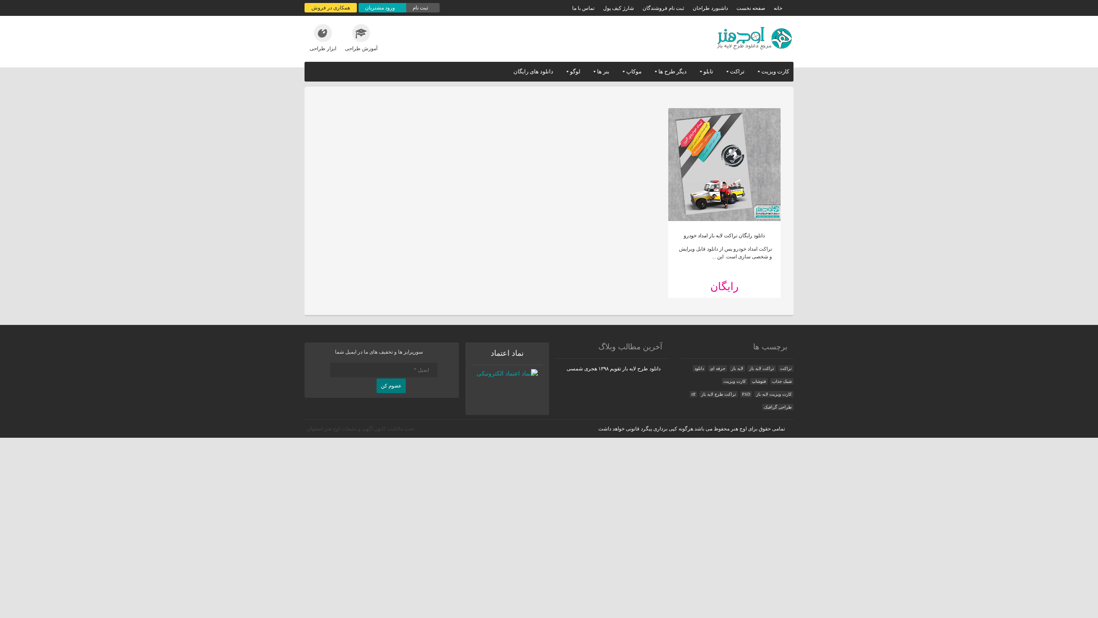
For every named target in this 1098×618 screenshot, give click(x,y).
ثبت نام (421, 8)
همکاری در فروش (330, 8)
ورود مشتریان (380, 8)
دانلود (699, 368)
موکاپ (634, 71)
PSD (746, 394)
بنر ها (603, 71)
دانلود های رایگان (533, 71)
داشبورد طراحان (710, 8)
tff (693, 394)
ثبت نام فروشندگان (663, 8)
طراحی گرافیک (778, 407)
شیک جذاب (782, 381)
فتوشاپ (759, 381)
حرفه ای (717, 368)
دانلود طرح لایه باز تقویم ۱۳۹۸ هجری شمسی (614, 369)
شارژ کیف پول (618, 8)
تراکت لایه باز (761, 368)
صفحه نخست (750, 8)
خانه (778, 8)
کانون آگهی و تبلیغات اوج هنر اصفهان (346, 429)
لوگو (575, 71)
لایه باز (737, 368)
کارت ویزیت (775, 71)
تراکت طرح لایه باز (718, 394)
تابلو (708, 71)
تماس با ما (583, 8)
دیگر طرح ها (672, 71)
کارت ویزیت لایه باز (774, 394)
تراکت (737, 71)
